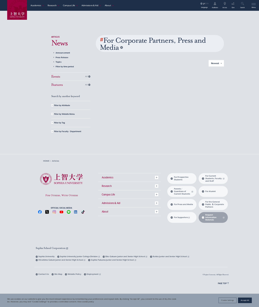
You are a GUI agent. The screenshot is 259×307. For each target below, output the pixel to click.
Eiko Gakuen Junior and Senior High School (125, 256)
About (109, 5)
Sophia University (46, 256)
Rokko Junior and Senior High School (170, 256)
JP (204, 4)
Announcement (63, 53)
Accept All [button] (245, 300)
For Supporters (181, 217)
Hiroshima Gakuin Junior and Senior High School (61, 260)
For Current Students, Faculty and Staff (213, 178)
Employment (93, 274)
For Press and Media (183, 204)
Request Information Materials (211, 217)
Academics (37, 5)
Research (53, 5)
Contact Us (43, 274)
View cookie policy (85, 302)
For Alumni (210, 191)
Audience (215, 7)
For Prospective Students (181, 178)
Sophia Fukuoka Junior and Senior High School (112, 260)
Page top (222, 283)
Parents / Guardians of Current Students (182, 191)
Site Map (58, 274)
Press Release (62, 57)
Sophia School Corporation (51, 248)
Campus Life (70, 5)
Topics (59, 62)
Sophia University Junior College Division (79, 256)
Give (233, 7)
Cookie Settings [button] (227, 300)
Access (225, 7)
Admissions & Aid (91, 5)
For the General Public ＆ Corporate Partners (214, 204)
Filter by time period (65, 66)
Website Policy (74, 274)
